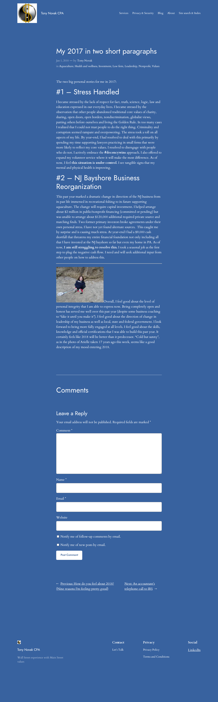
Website (61, 517)
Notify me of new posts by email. (83, 545)
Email (61, 498)
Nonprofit (145, 66)
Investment (105, 66)
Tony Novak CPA (52, 13)
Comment (64, 430)
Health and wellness (86, 66)
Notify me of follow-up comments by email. (90, 536)
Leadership (131, 66)
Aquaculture (66, 66)
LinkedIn (194, 650)
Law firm (118, 66)
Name (61, 479)
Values (155, 66)
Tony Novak (84, 60)
